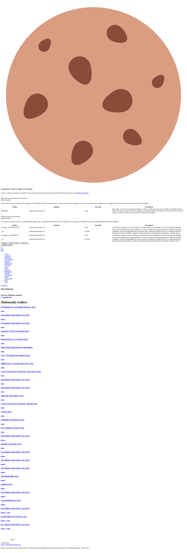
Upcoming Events (8, 265)
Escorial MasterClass (8, 262)
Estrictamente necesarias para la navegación (14, 198)
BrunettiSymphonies (8, 274)
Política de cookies (83, 193)
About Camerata (8, 255)
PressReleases (7, 269)
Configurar (4, 243)
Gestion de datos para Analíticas (10, 216)
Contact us (4, 285)
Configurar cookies (7, 245)
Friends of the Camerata (9, 258)
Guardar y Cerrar (14, 243)
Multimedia (8, 271)
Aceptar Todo (24, 243)
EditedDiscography (9, 277)
